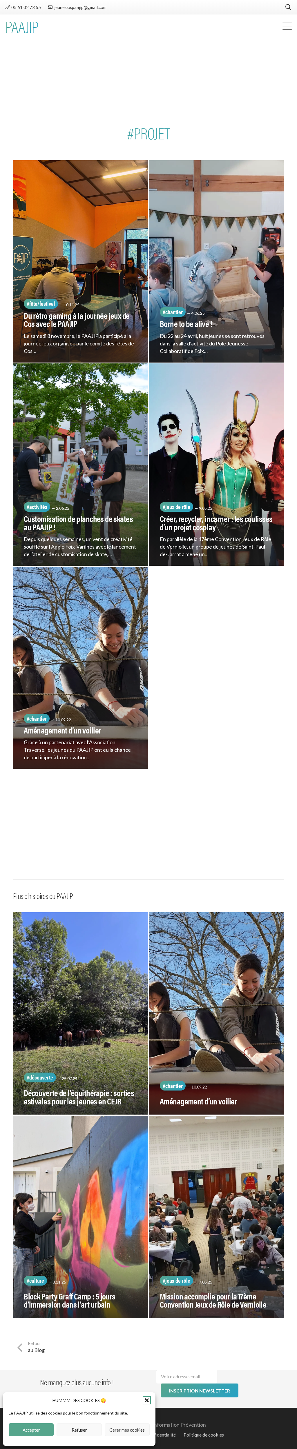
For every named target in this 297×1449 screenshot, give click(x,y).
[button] (147, 1400)
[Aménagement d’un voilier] (80, 668)
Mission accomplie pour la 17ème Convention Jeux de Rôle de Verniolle (213, 1300)
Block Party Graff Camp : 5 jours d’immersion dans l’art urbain (69, 1300)
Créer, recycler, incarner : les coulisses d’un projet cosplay (216, 523)
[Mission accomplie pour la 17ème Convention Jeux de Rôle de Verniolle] (216, 1217)
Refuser (79, 1429)
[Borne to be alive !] (216, 261)
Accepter (31, 1429)
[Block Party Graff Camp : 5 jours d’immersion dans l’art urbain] (80, 1217)
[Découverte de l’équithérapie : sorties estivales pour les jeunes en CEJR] (80, 1013)
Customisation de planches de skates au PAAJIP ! (78, 523)
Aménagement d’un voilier (62, 730)
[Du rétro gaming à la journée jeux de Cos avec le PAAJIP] (80, 261)
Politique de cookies (204, 1434)
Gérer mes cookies (127, 1429)
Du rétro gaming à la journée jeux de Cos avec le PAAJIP (76, 320)
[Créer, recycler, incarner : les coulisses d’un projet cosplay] (216, 464)
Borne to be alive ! (186, 323)
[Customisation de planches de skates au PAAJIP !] (80, 464)
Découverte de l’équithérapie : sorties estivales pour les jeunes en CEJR (79, 1097)
